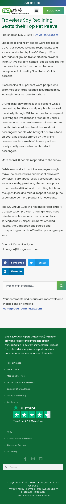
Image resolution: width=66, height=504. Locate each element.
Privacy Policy (16, 488)
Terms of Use (33, 488)
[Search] (61, 285)
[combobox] (30, 285)
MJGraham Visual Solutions (37, 495)
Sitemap (40, 492)
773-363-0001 (33, 3)
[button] (36, 10)
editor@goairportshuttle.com (22, 308)
